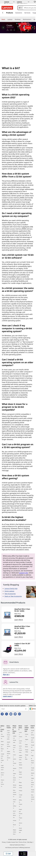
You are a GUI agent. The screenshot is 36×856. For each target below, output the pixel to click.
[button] (35, 2)
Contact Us (26, 735)
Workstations (14, 786)
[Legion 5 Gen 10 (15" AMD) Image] (7, 649)
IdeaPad (32, 751)
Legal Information (2, 767)
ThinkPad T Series (32, 732)
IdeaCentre (32, 774)
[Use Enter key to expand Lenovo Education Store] (28, 2)
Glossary (20, 824)
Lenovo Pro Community (20, 749)
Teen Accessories (10, 594)
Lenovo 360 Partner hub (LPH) (8, 735)
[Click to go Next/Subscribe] (26, 709)
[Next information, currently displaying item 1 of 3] (33, 27)
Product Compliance (20, 794)
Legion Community (20, 757)
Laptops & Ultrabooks (14, 739)
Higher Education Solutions (8, 756)
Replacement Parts (14, 832)
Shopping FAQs (26, 757)
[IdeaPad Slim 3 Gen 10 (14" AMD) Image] (7, 615)
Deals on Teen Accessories (13, 596)
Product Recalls (14, 823)
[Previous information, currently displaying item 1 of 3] (3, 27)
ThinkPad (32, 746)
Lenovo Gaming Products (14, 760)
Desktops (14, 769)
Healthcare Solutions (8, 745)
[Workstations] (32, 19)
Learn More (18, 619)
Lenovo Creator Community (20, 738)
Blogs (20, 782)
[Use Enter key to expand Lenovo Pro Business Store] (14, 2)
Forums (20, 778)
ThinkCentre (32, 769)
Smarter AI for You (14, 748)
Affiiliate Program (20, 803)
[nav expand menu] (3, 13)
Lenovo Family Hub (11, 588)
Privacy (4, 842)
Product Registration (20, 771)
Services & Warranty (14, 814)
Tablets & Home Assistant (14, 778)
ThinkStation (32, 791)
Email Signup (20, 763)
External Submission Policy (17, 845)
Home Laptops (9, 591)
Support (26, 740)
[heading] (24, 610)
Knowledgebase (20, 830)
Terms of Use (22, 842)
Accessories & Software (14, 804)
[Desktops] (21, 19)
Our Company (2, 736)
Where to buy (20, 786)
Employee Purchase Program (20, 815)
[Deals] (5, 19)
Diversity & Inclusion (2, 783)
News (2, 741)
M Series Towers (32, 762)
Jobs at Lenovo (2, 775)
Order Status (26, 745)
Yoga (32, 755)
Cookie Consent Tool (12, 842)
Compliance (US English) (2, 758)
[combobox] (20, 8)
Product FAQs (26, 750)
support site (23, 573)
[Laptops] (13, 19)
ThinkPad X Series (32, 740)
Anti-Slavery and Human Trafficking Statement (17, 847)
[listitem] (18, 614)
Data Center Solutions (14, 793)
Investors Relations (2, 748)
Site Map (29, 842)
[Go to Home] (7, 8)
